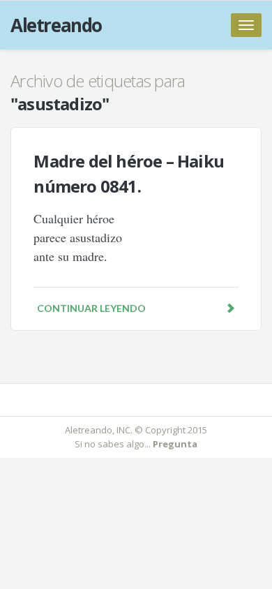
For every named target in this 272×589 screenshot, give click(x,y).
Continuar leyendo (91, 308)
